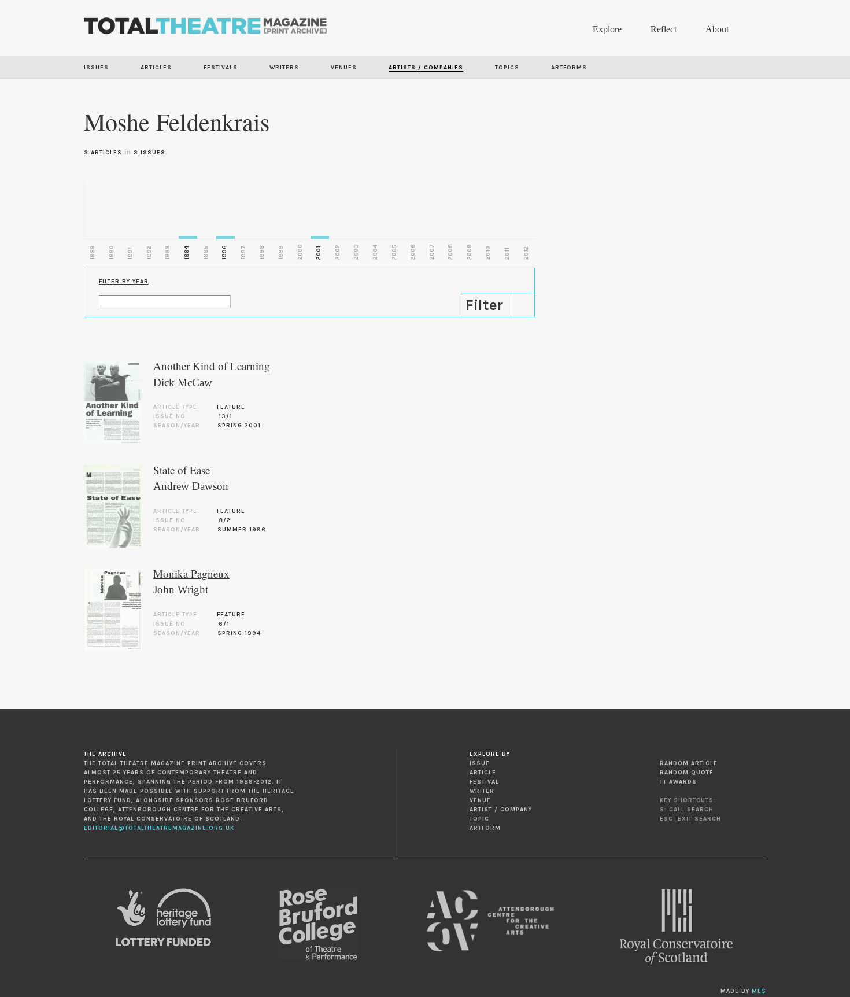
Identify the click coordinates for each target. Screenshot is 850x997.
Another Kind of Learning (211, 366)
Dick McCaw (182, 382)
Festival (484, 781)
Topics (507, 67)
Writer (482, 791)
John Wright (180, 590)
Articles (156, 67)
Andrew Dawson (190, 486)
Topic (479, 818)
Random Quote (687, 772)
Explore (607, 29)
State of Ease (181, 470)
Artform (485, 828)
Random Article (689, 763)
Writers (284, 67)
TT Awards (678, 781)
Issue (480, 763)
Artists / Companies (426, 67)
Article (483, 772)
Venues (344, 67)
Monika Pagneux (191, 573)
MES (759, 991)
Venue (480, 800)
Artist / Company (501, 809)
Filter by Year (124, 281)
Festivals (221, 67)
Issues (96, 67)
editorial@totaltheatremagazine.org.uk (159, 828)
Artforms (569, 67)
